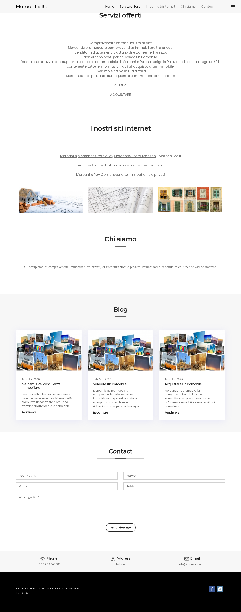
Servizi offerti (130, 6)
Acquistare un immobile (183, 384)
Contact (208, 6)
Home (109, 6)
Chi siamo (188, 6)
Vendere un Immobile (110, 384)
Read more (29, 412)
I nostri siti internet (160, 6)
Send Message (120, 527)
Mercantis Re (31, 6)
